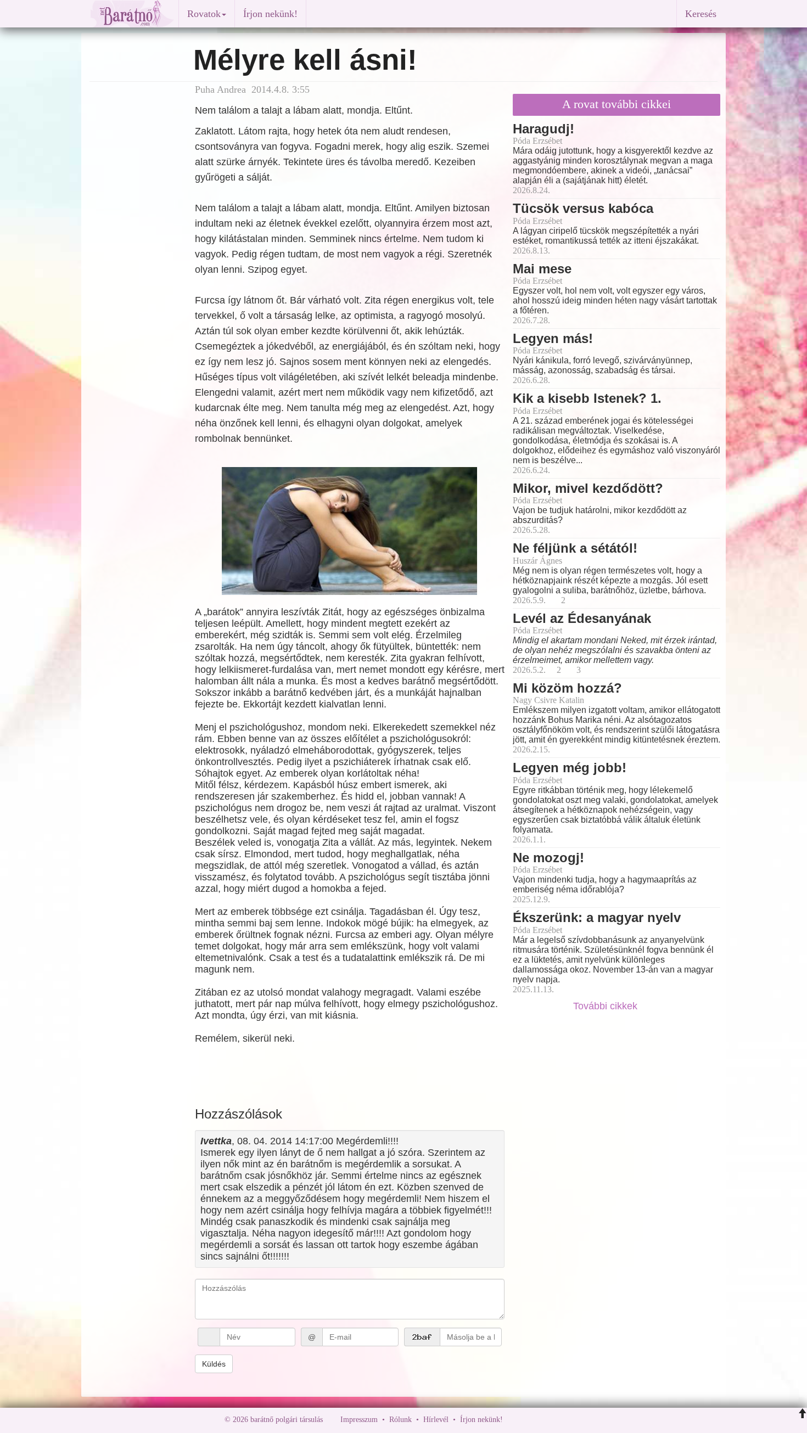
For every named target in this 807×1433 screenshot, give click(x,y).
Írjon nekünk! (270, 13)
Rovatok (204, 13)
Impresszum (359, 1419)
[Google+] (531, 1419)
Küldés (214, 1363)
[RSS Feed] (565, 1419)
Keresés (700, 13)
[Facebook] (514, 1419)
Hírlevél (436, 1419)
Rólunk (400, 1419)
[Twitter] (549, 1419)
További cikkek (606, 1006)
